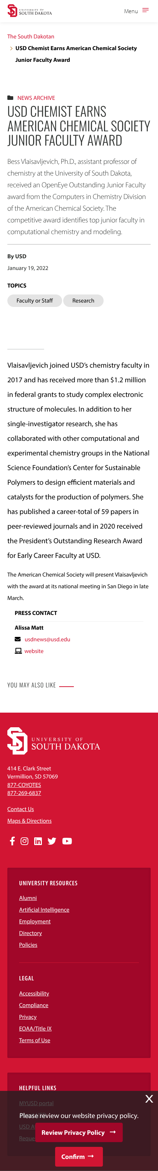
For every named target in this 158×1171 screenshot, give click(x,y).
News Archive (36, 98)
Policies (28, 945)
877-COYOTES (24, 785)
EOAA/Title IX (35, 1028)
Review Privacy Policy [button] (73, 1132)
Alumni (28, 898)
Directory (30, 933)
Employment (35, 921)
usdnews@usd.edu (47, 639)
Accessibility (34, 993)
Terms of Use (34, 1040)
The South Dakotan (30, 36)
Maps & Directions (29, 821)
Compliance (34, 1005)
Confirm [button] (73, 1156)
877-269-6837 (24, 793)
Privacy (28, 1017)
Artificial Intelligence (44, 909)
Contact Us (20, 809)
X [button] (149, 1099)
